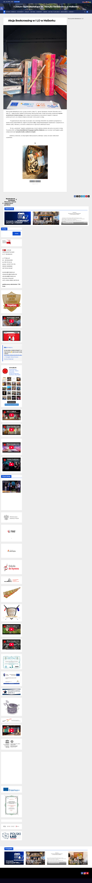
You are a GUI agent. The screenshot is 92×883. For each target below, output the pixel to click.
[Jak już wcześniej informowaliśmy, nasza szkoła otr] (4, 398)
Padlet (27, 11)
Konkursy (39, 11)
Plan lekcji (56, 11)
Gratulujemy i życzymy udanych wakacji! (43, 222)
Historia (32, 11)
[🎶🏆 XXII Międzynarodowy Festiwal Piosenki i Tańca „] (19, 388)
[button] (2, 8)
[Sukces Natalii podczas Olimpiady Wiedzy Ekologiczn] (4, 384)
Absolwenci (64, 11)
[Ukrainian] (90, 2)
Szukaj (4, 229)
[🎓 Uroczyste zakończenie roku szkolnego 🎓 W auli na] (9, 379)
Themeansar (57, 880)
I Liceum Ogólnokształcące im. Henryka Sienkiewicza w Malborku (46, 6)
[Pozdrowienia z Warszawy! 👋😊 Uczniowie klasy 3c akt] (9, 384)
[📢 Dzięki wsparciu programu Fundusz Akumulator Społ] (19, 384)
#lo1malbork (7, 355)
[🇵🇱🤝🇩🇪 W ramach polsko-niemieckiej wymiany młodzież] (9, 398)
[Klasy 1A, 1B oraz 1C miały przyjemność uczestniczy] (9, 388)
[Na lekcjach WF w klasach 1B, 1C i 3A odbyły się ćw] (19, 393)
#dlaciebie (13, 355)
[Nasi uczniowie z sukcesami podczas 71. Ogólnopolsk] (4, 393)
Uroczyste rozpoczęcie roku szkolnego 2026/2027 (16, 222)
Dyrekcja (13, 11)
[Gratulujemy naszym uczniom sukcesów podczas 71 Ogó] (14, 393)
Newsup (51, 880)
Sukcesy (71, 11)
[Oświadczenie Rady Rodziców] (14, 379)
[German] (85, 2)
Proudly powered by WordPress (39, 880)
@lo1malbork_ (9, 347)
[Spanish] (88, 2)
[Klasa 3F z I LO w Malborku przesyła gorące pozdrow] (14, 388)
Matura (50, 11)
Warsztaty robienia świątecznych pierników (10, 203)
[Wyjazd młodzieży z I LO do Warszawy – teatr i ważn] (9, 393)
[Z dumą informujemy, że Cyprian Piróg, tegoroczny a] (19, 379)
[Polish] (86, 2)
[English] (83, 2)
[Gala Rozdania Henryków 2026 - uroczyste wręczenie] (19, 398)
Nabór (45, 11)
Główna (8, 11)
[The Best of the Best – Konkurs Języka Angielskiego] (14, 384)
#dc (17, 355)
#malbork (20, 355)
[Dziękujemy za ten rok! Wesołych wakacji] (4, 379)
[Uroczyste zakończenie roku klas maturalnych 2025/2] (14, 398)
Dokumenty (20, 11)
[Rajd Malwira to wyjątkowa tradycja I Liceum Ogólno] (4, 388)
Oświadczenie (68, 223)
